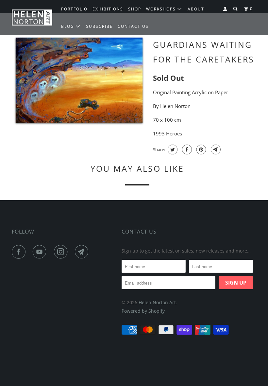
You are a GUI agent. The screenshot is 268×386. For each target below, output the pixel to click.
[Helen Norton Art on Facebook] (20, 252)
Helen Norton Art (157, 302)
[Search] (236, 9)
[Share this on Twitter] (171, 149)
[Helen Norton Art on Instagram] (62, 252)
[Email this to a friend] (215, 149)
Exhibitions (107, 9)
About (196, 9)
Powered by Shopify (143, 311)
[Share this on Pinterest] (200, 149)
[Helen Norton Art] (32, 17)
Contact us (133, 26)
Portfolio (74, 9)
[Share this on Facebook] (186, 149)
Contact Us (139, 231)
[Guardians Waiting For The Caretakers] (79, 81)
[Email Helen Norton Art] (83, 252)
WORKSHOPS (161, 9)
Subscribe (99, 26)
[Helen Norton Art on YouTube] (41, 252)
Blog (68, 26)
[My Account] (226, 9)
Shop (134, 9)
